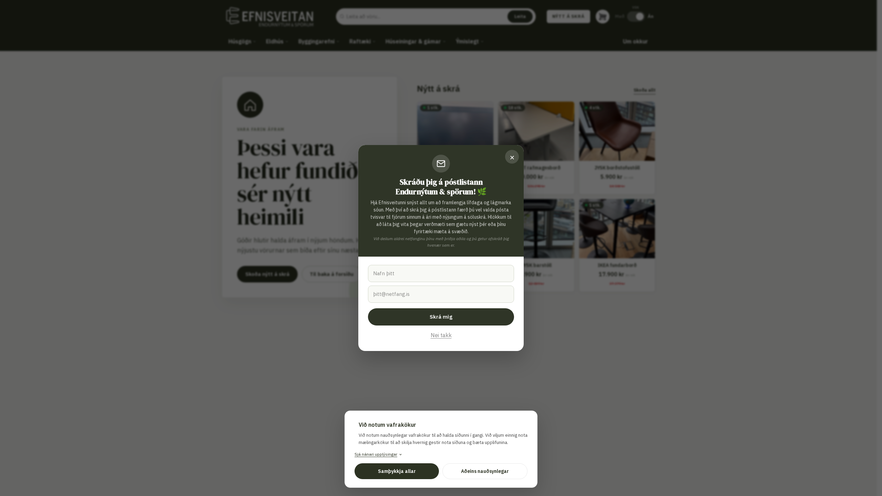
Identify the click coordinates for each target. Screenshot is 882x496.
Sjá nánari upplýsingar (376, 454)
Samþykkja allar (397, 471)
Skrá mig (441, 316)
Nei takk (441, 335)
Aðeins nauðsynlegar (485, 471)
